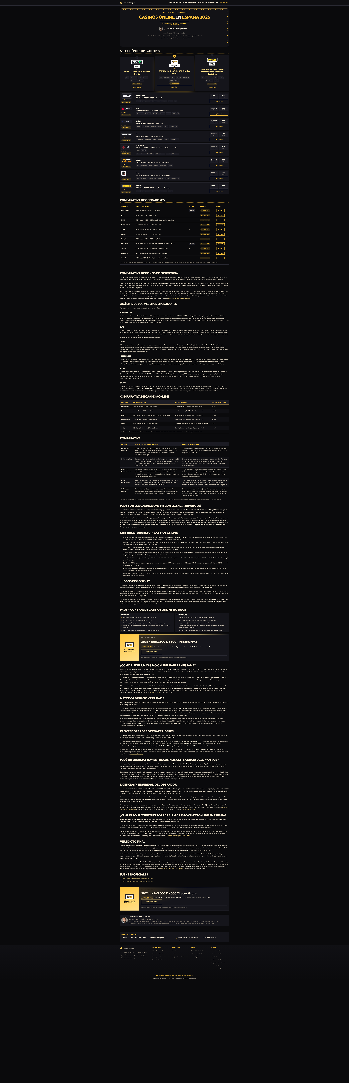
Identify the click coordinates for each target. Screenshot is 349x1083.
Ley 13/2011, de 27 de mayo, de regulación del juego (138, 881)
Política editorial (216, 960)
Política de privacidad (197, 951)
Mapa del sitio (215, 966)
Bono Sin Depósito (175, 3)
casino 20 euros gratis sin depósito (179, 298)
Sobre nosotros (216, 951)
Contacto (214, 957)
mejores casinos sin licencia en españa (188, 939)
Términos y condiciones (198, 954)
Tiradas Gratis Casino (189, 3)
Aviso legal (194, 957)
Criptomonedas (213, 3)
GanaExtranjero (161, 978)
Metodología (176, 951)
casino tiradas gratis (157, 938)
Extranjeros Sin (202, 3)
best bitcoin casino (211, 938)
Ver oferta (220, 210)
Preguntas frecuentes (218, 963)
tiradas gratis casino (153, 692)
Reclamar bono (152, 652)
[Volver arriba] (344, 1078)
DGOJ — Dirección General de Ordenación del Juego (138, 878)
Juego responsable (178, 957)
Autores (174, 954)
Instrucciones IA (216, 969)
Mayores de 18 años (217, 954)
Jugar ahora (224, 3)
